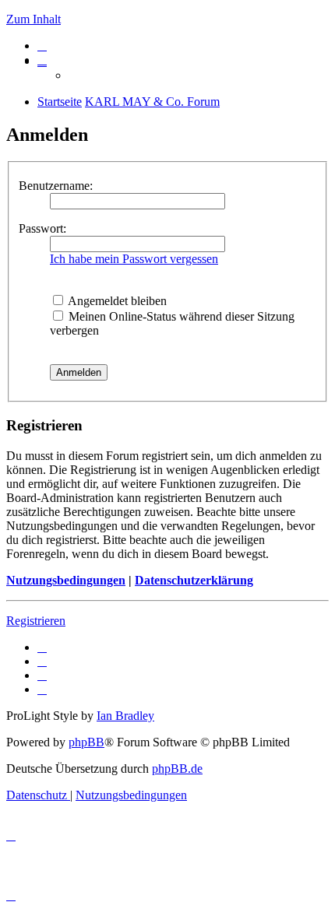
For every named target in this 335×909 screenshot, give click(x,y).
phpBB (86, 742)
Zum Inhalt (33, 19)
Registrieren (35, 620)
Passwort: (42, 228)
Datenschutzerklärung (194, 580)
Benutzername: (56, 185)
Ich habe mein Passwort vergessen (134, 258)
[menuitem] (42, 45)
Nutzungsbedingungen (65, 580)
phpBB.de (177, 768)
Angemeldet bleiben (116, 300)
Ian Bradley (125, 715)
